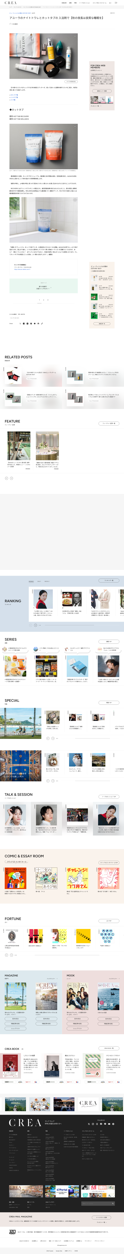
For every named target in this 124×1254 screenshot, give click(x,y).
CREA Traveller (49, 1251)
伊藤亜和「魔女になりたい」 (88, 1137)
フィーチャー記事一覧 (109, 423)
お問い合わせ (43, 1241)
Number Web (59, 1251)
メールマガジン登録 (101, 1217)
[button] (6, 478)
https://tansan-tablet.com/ (21, 269)
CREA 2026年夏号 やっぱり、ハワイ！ (50, 1138)
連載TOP (29, 1134)
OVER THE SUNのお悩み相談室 (71, 1146)
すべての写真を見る (71, 81)
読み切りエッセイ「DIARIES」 (89, 1140)
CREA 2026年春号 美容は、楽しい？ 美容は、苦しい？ (53, 1143)
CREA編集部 (15, 24)
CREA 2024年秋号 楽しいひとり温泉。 (50, 1171)
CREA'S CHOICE (13, 1165)
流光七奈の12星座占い (105, 1140)
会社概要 (34, 1241)
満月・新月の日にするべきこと (107, 1150)
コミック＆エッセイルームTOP (109, 862)
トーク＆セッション (84, 3)
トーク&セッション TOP (109, 796)
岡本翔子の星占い (104, 1137)
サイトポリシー (88, 1241)
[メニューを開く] (116, 2)
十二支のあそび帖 (86, 1145)
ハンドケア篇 (14, 97)
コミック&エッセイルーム (99, 3)
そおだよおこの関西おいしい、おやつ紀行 (34, 1152)
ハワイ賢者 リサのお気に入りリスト (34, 1143)
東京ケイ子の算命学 (104, 1145)
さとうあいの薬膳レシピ (32, 1156)
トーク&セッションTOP (69, 1134)
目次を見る (15, 1019)
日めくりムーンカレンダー (106, 1147)
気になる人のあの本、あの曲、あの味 (71, 1138)
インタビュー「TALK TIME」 (88, 1147)
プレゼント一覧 (95, 106)
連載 (70, 3)
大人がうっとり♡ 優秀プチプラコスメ (34, 1166)
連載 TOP (109, 641)
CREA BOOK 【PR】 (13, 1207)
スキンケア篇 (14, 95)
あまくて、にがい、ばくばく (88, 1150)
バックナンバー (51, 978)
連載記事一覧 (102, 323)
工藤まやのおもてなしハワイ (33, 1146)
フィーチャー (12, 1162)
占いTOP (108, 921)
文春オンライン (68, 1251)
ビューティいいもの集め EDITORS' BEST (22, 13)
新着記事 (64, 3)
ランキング (11, 1157)
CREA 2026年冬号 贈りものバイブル (50, 1148)
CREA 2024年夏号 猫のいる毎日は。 (50, 1175)
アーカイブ (11, 1160)
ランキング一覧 (109, 580)
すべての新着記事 (13, 1134)
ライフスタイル (12, 1147)
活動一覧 (48, 1207)
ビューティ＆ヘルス (15, 318)
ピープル (29, 1204)
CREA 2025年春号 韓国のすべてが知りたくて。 (52, 1162)
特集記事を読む (15, 1023)
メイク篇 (12, 100)
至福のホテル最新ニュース (33, 1149)
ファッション (12, 1153)
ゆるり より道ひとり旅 (87, 1159)
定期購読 (78, 1241)
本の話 (76, 1251)
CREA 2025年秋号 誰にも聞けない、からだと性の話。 (53, 1153)
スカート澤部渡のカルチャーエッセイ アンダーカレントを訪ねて (89, 1154)
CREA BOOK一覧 (109, 1048)
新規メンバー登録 (102, 91)
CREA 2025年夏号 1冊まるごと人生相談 (50, 1158)
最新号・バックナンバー (14, 1204)
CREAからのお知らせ (14, 1170)
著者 (28, 1207)
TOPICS (11, 1167)
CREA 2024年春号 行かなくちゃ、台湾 (50, 1179)
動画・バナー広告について (55, 1241)
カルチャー (11, 1145)
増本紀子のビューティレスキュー (34, 1170)
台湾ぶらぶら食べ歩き (32, 1137)
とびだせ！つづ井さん (87, 1142)
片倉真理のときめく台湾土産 (33, 1140)
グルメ (10, 1142)
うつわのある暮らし (31, 1159)
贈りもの (11, 1137)
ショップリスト (15, 1028)
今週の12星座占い (104, 1142)
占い (110, 3)
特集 (75, 3)
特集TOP (48, 1134)
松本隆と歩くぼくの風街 (69, 1144)
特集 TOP (109, 702)
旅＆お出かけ (12, 1140)
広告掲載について (68, 1241)
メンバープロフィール (51, 1204)
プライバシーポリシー (100, 1241)
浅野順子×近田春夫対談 (69, 1141)
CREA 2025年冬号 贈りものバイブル (50, 1166)
